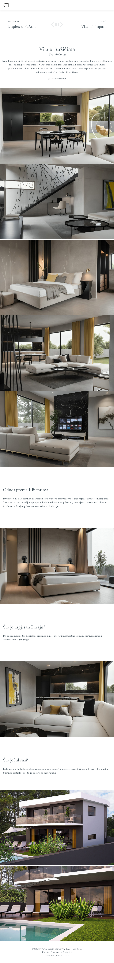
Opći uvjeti (67, 952)
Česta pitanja (56, 952)
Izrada (66, 955)
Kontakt (45, 952)
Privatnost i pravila (53, 955)
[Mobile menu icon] (109, 5)
